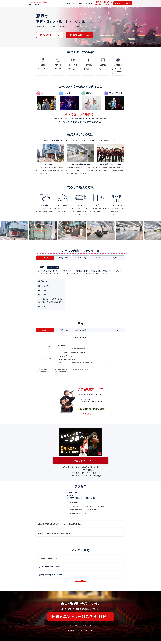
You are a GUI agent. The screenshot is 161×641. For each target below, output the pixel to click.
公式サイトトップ (88, 626)
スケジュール (70, 3)
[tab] (45, 257)
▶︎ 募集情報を (79, 34)
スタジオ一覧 (73, 626)
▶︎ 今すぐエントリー (122, 3)
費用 (80, 3)
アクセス (89, 3)
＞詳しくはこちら (84, 413)
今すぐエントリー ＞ (80, 460)
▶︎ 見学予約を (49, 34)
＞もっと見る (80, 580)
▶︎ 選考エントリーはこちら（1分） (80, 616)
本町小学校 (82, 513)
